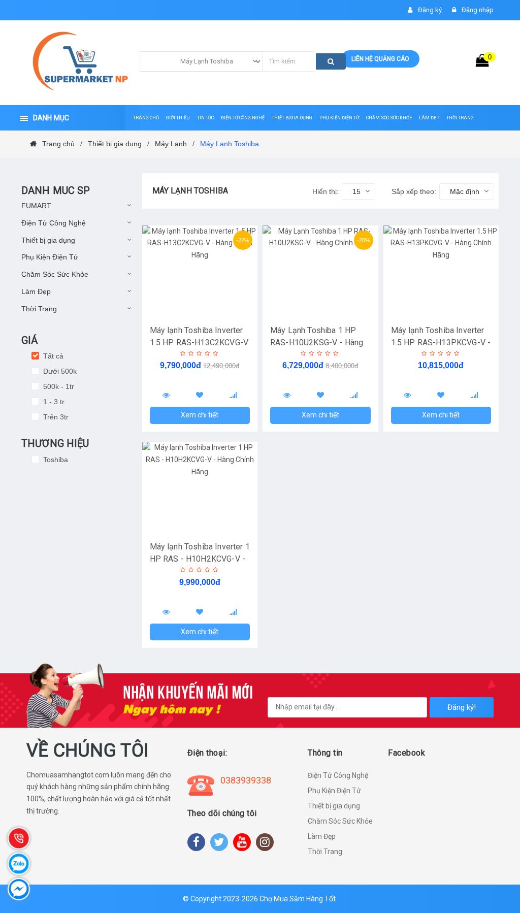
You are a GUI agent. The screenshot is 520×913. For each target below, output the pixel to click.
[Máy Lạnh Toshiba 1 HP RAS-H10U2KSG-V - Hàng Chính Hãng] (320, 271)
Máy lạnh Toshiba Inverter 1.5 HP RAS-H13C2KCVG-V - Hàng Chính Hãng (199, 342)
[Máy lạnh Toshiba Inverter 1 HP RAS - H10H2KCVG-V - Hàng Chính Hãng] (200, 487)
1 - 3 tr (52, 402)
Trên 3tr (55, 417)
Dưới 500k (59, 371)
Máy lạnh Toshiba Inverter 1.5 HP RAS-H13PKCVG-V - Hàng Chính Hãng (441, 342)
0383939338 (245, 780)
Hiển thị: (325, 191)
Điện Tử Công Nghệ (53, 223)
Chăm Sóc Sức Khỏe (54, 274)
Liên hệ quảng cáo (380, 58)
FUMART (36, 206)
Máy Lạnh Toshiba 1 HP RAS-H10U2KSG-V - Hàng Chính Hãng (316, 342)
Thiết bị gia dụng (48, 240)
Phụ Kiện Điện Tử (49, 257)
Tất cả (52, 356)
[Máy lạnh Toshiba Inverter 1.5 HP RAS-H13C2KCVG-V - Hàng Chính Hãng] (200, 271)
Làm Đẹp (36, 291)
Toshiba (54, 459)
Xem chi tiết (199, 415)
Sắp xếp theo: (414, 191)
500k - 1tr (57, 386)
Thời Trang (39, 309)
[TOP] (497, 852)
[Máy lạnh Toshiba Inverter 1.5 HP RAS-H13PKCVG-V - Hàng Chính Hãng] (441, 271)
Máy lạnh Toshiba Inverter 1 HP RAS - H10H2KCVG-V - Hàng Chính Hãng (200, 559)
